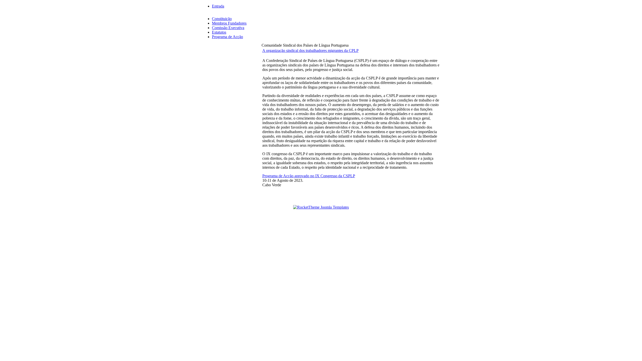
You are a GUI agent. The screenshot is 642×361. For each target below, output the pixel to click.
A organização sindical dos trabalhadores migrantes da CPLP (310, 50)
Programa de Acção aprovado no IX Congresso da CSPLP (308, 176)
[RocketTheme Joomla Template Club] (321, 207)
